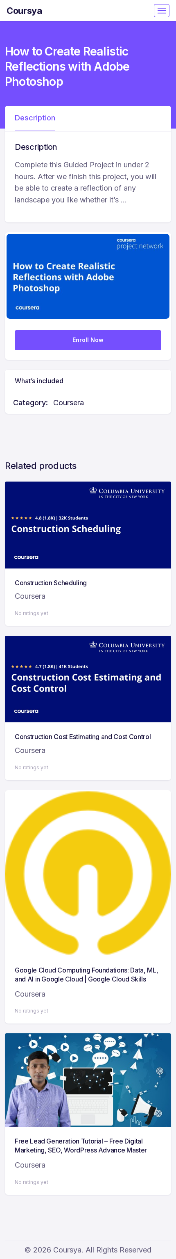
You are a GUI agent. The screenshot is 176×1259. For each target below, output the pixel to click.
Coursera (68, 402)
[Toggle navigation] (161, 10)
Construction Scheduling (51, 583)
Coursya (24, 10)
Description (35, 117)
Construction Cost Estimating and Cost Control (83, 737)
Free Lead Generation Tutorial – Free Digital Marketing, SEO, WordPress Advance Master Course (81, 1150)
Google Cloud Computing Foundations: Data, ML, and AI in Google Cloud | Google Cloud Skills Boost (86, 979)
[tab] (35, 118)
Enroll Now (88, 339)
